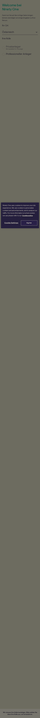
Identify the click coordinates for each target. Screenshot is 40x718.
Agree (29, 223)
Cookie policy (27, 216)
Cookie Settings (11, 223)
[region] (20, 215)
